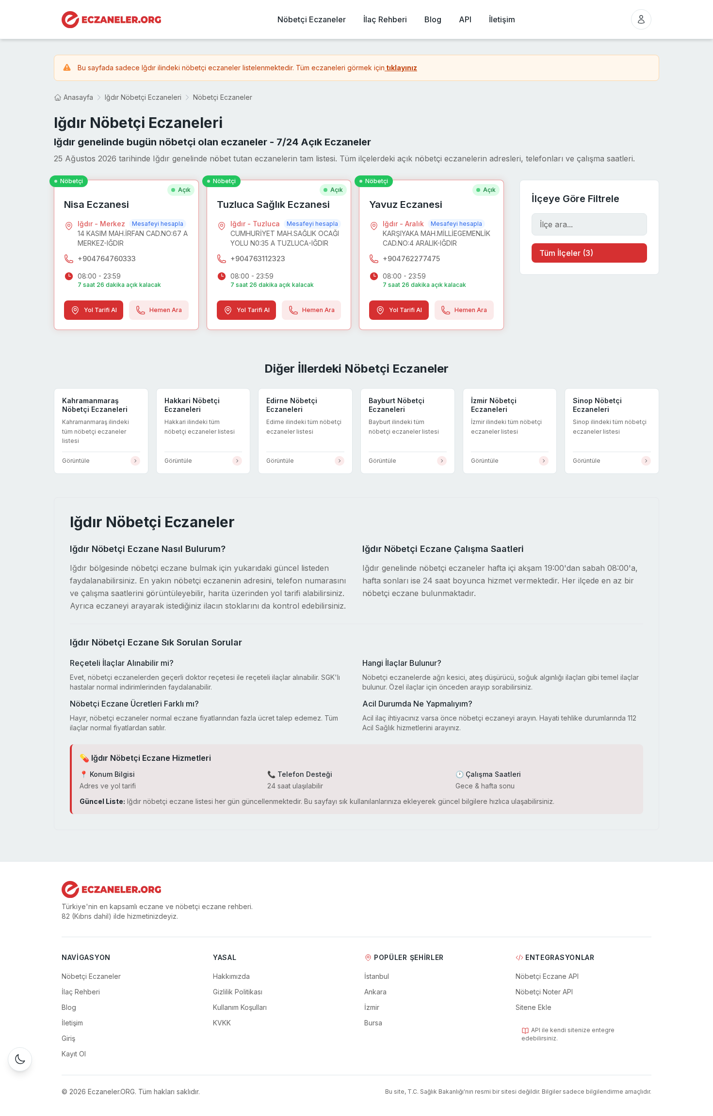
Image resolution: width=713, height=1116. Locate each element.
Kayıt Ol (74, 1054)
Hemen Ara (165, 310)
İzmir (371, 1007)
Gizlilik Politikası (237, 992)
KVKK (222, 1023)
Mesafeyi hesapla (157, 223)
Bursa (373, 1023)
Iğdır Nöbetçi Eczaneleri (143, 97)
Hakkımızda (231, 976)
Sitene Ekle (533, 1007)
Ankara (375, 992)
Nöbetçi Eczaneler (222, 97)
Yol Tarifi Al (100, 310)
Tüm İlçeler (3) (566, 253)
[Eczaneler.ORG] (111, 19)
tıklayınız (401, 67)
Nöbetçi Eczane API (547, 976)
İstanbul (376, 976)
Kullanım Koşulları (240, 1007)
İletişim (72, 1023)
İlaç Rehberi (81, 992)
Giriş (68, 1038)
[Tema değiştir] (20, 1059)
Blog (69, 1007)
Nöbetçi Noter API (544, 992)
